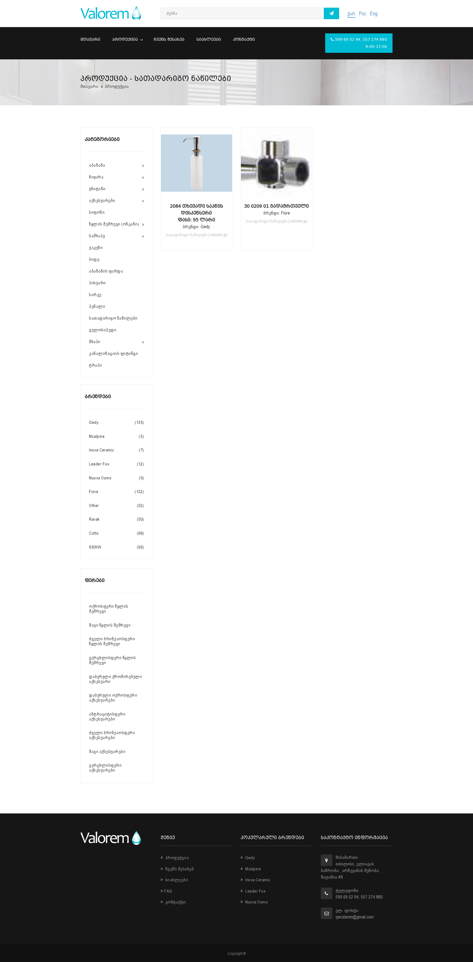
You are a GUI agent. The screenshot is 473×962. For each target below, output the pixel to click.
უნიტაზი (97, 188)
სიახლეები (209, 39)
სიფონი (97, 212)
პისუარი (97, 282)
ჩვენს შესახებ (169, 39)
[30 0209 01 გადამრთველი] (276, 193)
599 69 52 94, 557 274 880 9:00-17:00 (361, 43)
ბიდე (94, 259)
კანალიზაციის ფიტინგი (113, 353)
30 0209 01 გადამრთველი (276, 206)
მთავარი (90, 39)
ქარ (351, 13)
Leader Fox (255, 891)
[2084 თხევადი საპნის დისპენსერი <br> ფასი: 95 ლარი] (196, 193)
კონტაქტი (244, 39)
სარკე (95, 294)
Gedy (249, 857)
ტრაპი (95, 365)
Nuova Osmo (256, 902)
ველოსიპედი (102, 330)
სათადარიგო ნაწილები (113, 318)
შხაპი (94, 341)
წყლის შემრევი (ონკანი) (114, 224)
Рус (362, 13)
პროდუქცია (125, 39)
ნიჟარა (96, 177)
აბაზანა (97, 165)
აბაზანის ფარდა (106, 271)
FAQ (168, 891)
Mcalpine (252, 869)
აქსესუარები (102, 200)
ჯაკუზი (96, 247)
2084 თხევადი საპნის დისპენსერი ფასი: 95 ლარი (196, 213)
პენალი (97, 306)
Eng (373, 13)
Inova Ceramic (257, 879)
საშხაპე (97, 235)
